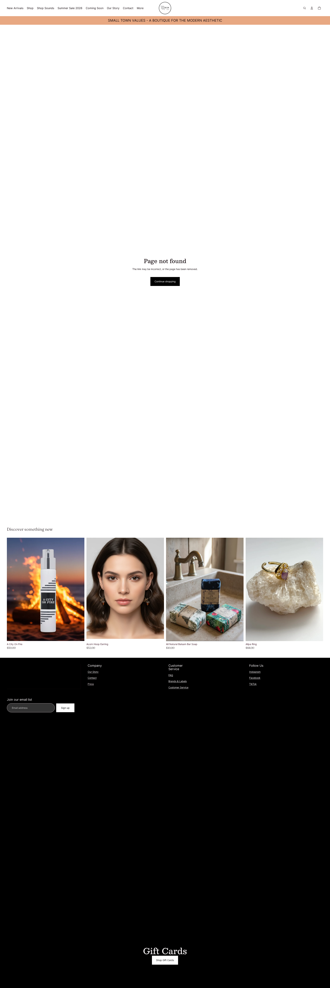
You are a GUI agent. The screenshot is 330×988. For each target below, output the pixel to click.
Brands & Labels (177, 681)
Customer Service (178, 687)
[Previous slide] (12, 589)
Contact (92, 677)
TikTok (253, 683)
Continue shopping (165, 281)
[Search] (304, 8)
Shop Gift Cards (165, 960)
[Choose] (238, 636)
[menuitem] (140, 8)
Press (91, 683)
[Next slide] (79, 589)
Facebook (254, 677)
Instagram (255, 671)
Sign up (65, 707)
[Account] (312, 8)
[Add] (79, 636)
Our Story (93, 671)
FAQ (170, 675)
